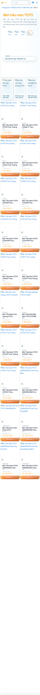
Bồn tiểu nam (28, 7)
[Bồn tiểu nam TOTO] (29, 33)
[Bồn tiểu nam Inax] (23, 33)
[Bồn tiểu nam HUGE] (16, 33)
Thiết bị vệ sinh (16, 7)
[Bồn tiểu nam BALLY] (10, 33)
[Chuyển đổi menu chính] (37, 2)
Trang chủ (5, 7)
